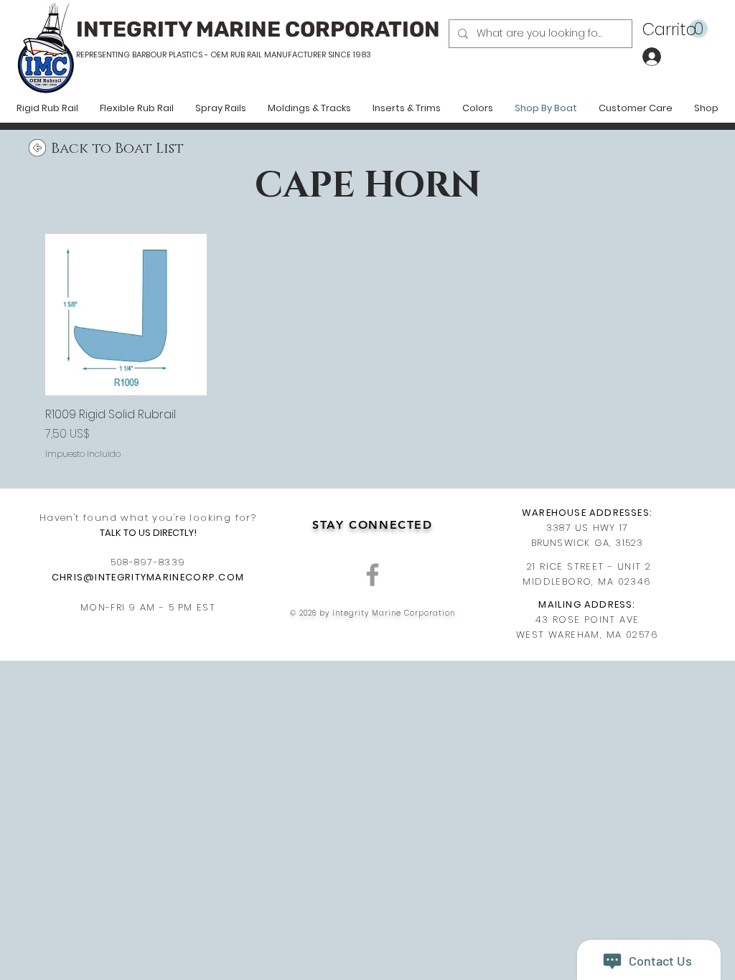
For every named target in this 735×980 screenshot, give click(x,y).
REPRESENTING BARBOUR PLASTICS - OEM (152, 54)
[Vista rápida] (126, 314)
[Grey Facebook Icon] (372, 575)
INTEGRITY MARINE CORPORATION (258, 29)
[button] (675, 29)
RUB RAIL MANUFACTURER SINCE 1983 (299, 54)
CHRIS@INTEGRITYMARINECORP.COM (148, 577)
